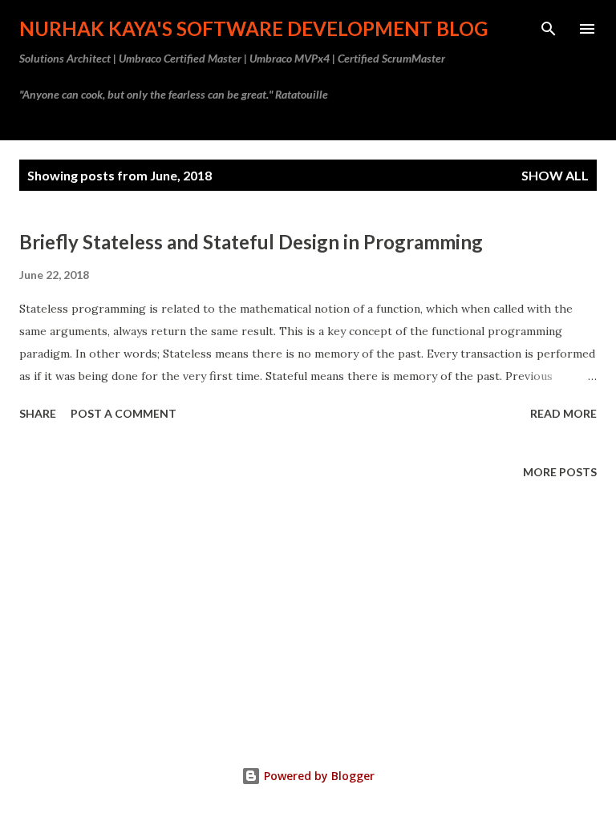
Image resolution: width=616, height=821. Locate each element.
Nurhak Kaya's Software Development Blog (253, 28)
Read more (563, 413)
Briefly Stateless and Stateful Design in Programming (251, 241)
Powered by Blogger (318, 775)
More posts (560, 472)
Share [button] (37, 413)
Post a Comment (123, 413)
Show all (555, 175)
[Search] (548, 28)
